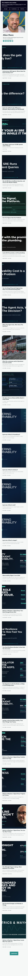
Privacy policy (9, 4)
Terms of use (18, 4)
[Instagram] (8, 41)
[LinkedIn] (6, 41)
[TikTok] (10, 41)
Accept (5, 9)
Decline (22, 9)
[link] (14, 26)
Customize (14, 9)
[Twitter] (4, 41)
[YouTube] (12, 41)
